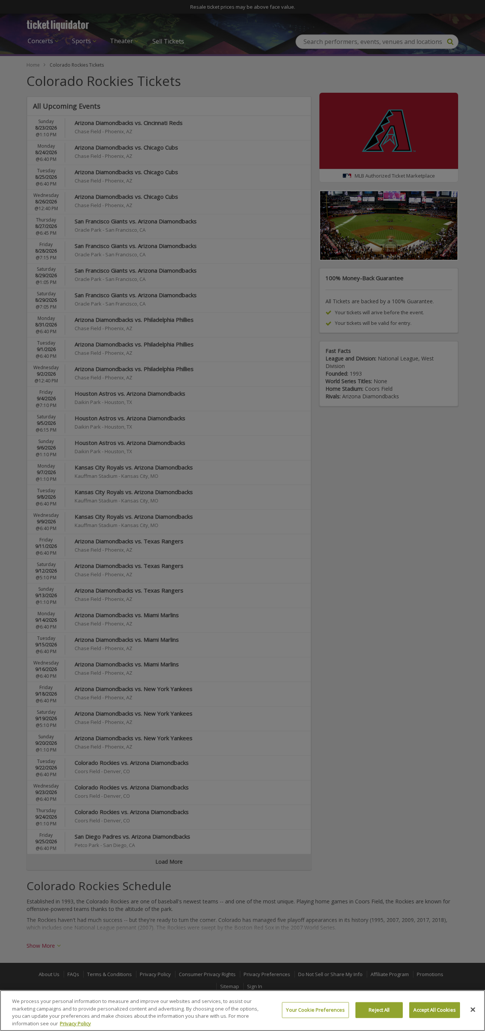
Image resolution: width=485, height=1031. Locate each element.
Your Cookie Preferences (315, 1009)
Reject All (379, 1009)
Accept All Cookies (434, 1009)
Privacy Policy (75, 1023)
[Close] (473, 1009)
